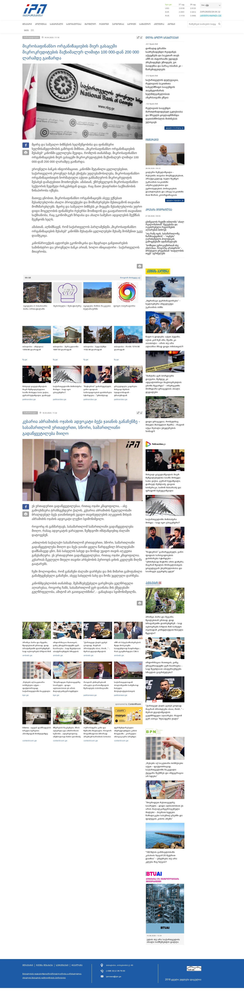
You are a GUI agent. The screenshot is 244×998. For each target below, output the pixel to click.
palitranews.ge (90, 695)
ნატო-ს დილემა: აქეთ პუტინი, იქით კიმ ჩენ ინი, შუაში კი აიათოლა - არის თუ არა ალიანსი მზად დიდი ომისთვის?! (164, 341)
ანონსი (171, 24)
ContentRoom (134, 704)
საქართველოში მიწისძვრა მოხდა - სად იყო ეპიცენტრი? (67, 389)
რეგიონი (104, 24)
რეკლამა (77, 968)
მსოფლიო (90, 24)
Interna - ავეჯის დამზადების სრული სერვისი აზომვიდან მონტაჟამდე (36, 730)
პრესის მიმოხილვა (159, 209)
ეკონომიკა (118, 24)
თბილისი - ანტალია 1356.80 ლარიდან (32, 348)
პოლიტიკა (41, 24)
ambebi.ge (27, 655)
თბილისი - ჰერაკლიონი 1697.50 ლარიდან (66, 348)
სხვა (26, 30)
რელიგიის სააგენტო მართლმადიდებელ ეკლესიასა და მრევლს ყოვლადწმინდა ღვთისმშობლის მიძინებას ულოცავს (164, 115)
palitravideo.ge (29, 399)
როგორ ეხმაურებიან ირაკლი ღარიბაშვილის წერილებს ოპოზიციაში (96, 685)
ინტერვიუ (152, 139)
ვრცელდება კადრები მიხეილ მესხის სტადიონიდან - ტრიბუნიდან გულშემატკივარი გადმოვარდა (125, 394)
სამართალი (56, 24)
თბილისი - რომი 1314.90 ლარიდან (127, 348)
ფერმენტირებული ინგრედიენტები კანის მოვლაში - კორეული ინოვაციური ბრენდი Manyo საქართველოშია (126, 733)
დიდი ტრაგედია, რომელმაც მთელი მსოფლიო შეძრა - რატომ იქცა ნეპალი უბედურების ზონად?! (165, 426)
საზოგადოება (73, 24)
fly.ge (24, 359)
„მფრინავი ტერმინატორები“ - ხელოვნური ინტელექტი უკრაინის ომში (163, 303)
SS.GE (28, 278)
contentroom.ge (29, 740)
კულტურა (159, 24)
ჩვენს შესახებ (44, 968)
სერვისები (62, 968)
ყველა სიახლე (173, 128)
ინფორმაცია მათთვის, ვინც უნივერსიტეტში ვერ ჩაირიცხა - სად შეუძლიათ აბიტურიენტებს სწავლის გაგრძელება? (67, 648)
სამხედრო (145, 24)
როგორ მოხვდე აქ (130, 278)
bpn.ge (168, 4)
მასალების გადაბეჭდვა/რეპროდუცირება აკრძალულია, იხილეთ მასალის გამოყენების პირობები (52, 978)
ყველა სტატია (173, 200)
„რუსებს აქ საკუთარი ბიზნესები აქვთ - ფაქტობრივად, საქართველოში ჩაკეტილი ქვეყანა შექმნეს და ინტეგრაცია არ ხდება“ (36, 689)
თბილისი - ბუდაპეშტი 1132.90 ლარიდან (94, 348)
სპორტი (131, 24)
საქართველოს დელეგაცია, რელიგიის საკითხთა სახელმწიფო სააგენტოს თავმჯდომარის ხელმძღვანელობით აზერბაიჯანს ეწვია (162, 89)
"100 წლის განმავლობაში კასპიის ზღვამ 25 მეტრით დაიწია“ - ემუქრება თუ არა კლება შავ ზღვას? (161, 857)
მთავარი (27, 24)
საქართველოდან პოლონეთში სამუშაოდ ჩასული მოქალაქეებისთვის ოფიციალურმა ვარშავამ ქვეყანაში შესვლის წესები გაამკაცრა (128, 691)
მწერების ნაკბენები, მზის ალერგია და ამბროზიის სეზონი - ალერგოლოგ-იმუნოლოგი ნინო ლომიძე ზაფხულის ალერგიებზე (67, 733)
